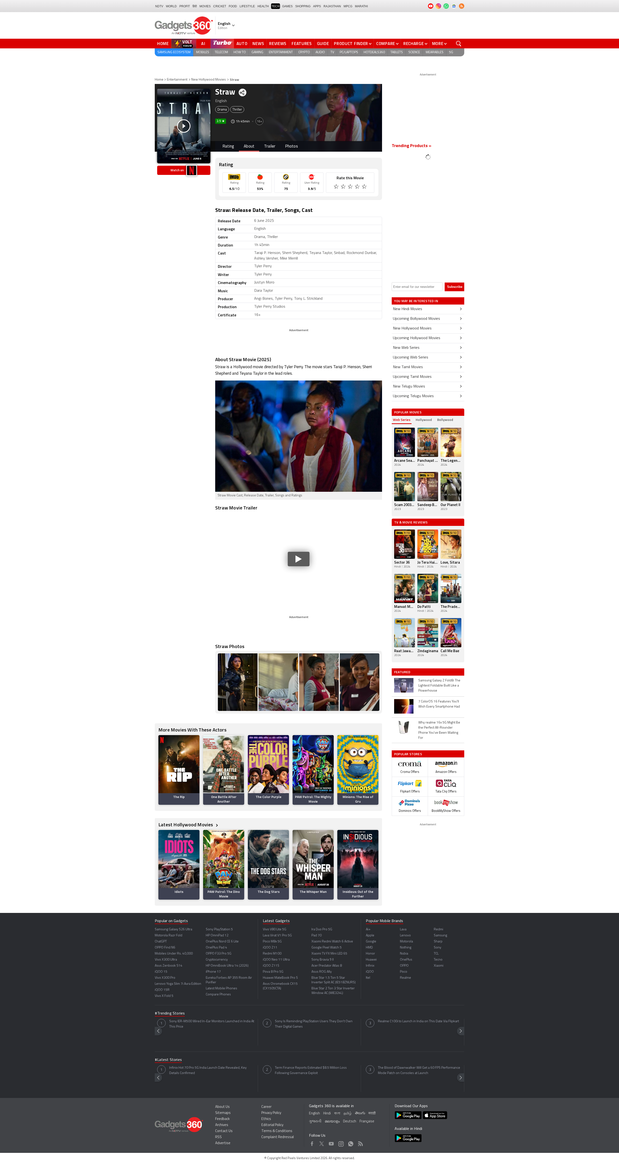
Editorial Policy (272, 1125)
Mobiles (202, 52)
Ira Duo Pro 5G (321, 929)
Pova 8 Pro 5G (273, 972)
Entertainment (281, 52)
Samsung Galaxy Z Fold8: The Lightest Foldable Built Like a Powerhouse (439, 686)
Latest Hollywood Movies (186, 824)
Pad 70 (316, 935)
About (249, 146)
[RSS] (461, 6)
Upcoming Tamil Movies (412, 377)
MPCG (348, 6)
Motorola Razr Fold (168, 935)
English (314, 1113)
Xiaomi (438, 966)
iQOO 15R (162, 990)
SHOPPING (302, 6)
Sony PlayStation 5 (219, 929)
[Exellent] (350, 187)
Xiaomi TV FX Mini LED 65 (329, 953)
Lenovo (405, 935)
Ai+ (368, 929)
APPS (317, 6)
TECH (276, 6)
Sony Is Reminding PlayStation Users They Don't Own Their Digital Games (314, 1024)
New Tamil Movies (408, 367)
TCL (436, 953)
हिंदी (194, 6)
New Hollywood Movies (208, 80)
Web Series (401, 419)
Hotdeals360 (374, 52)
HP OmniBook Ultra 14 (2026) (227, 966)
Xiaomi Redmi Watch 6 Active (332, 941)
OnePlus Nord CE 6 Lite (222, 941)
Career (266, 1107)
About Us (222, 1107)
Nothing (405, 947)
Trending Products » (411, 146)
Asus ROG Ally (321, 972)
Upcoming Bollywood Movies (416, 319)
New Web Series (406, 348)
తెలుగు (360, 1113)
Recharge (413, 43)
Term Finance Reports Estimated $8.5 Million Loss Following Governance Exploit (311, 1070)
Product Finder (351, 43)
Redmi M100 (272, 953)
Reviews (278, 43)
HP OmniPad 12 (217, 935)
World (171, 6)
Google (371, 941)
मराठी (372, 1113)
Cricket (219, 6)
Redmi (438, 929)
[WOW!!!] (364, 187)
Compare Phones (218, 994)
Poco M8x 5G (272, 941)
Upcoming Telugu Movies (413, 396)
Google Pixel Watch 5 (326, 947)
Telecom (221, 52)
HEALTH (263, 6)
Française (367, 1121)
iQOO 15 (161, 972)
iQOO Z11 (270, 947)
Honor (370, 953)
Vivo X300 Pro (165, 978)
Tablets (397, 52)
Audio (320, 52)
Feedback (222, 1119)
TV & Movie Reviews (411, 522)
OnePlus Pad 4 (216, 947)
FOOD (233, 6)
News (258, 43)
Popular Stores (408, 753)
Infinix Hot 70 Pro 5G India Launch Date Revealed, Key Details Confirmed (208, 1070)
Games (287, 6)
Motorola (406, 941)
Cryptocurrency (217, 960)
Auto (242, 43)
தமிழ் (348, 1113)
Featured (402, 672)
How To (240, 52)
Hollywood (424, 419)
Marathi (361, 6)
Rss (360, 1143)
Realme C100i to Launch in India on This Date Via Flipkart (418, 1021)
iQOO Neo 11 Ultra (276, 960)
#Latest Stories (168, 1060)
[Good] (343, 187)
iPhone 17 (213, 972)
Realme (405, 978)
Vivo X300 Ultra (166, 960)
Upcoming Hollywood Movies (416, 338)
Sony (437, 947)
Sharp (438, 941)
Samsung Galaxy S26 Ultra (173, 929)
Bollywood (445, 419)
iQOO (370, 972)
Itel (368, 978)
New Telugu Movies (409, 386)
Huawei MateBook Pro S (280, 978)
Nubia (404, 953)
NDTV (159, 6)
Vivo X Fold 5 (164, 996)
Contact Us (224, 1131)
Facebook (312, 1143)
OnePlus (406, 960)
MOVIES (205, 6)
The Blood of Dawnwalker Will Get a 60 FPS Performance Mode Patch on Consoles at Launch (419, 1070)
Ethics (266, 1119)
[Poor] (336, 187)
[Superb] (357, 187)
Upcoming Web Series (410, 357)
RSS (218, 1137)
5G (451, 52)
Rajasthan (332, 6)
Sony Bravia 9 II (322, 960)
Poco (403, 972)
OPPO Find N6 (165, 947)
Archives (221, 1125)
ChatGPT (161, 941)
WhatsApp (351, 1143)
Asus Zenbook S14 (168, 966)
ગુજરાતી (315, 1121)
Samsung (440, 935)
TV (332, 52)
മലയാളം (332, 1121)
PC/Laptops (349, 52)
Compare (385, 43)
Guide (323, 43)
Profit (184, 6)
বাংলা (337, 1113)
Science (414, 52)
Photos (291, 146)
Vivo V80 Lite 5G (274, 929)
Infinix (370, 966)
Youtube (331, 1143)
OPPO (404, 966)
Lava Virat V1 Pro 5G (277, 935)
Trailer (269, 146)
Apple (370, 935)
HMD (369, 947)
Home (163, 43)
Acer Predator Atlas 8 (326, 966)
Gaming (257, 52)
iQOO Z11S (271, 966)
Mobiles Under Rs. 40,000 (174, 953)
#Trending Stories (170, 1013)
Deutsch (349, 1121)
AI (203, 43)
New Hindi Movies (407, 309)
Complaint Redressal (277, 1137)
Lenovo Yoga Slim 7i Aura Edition (178, 984)
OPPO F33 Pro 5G (218, 953)
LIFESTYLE (247, 6)
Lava (403, 929)
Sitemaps (223, 1113)
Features (302, 43)
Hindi (327, 1113)
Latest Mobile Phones (221, 988)
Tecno (438, 960)
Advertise (222, 1143)
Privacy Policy (271, 1113)
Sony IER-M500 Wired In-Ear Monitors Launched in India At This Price (211, 1024)
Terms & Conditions (276, 1131)
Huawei (371, 960)
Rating (228, 146)
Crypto (304, 52)
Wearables (434, 52)
